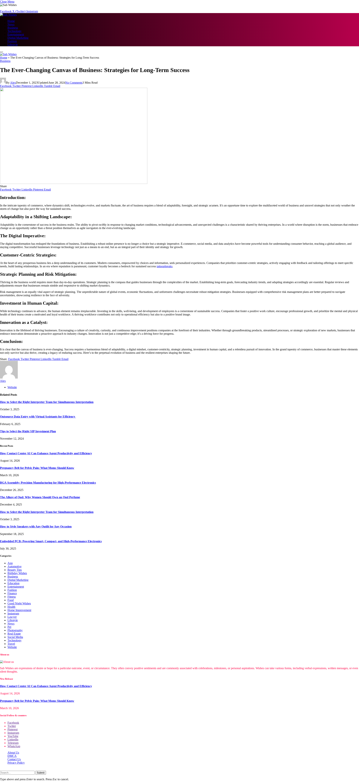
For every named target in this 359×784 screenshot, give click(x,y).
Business (12, 27)
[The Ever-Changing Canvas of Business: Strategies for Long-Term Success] (73, 182)
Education (13, 583)
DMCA (12, 755)
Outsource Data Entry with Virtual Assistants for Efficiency (38, 416)
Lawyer (12, 616)
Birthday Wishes (17, 573)
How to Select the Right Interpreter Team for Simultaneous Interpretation (46, 402)
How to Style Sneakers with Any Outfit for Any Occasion (36, 526)
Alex (13, 82)
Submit (41, 772)
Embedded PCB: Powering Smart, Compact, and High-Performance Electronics (51, 541)
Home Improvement (19, 610)
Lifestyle (12, 44)
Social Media (15, 637)
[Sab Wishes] (8, 14)
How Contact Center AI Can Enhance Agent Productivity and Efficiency (46, 453)
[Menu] (1, 51)
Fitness (11, 596)
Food (10, 600)
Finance (12, 593)
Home (11, 21)
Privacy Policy (16, 762)
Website (12, 647)
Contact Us (14, 759)
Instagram (13, 613)
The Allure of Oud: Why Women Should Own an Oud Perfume (40, 497)
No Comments (73, 82)
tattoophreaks (164, 266)
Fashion (12, 41)
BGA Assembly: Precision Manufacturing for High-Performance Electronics (48, 482)
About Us (13, 752)
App (10, 563)
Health (11, 606)
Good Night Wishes (19, 603)
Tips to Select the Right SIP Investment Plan (28, 431)
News (10, 24)
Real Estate (14, 633)
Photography (15, 630)
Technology (14, 31)
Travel (11, 643)
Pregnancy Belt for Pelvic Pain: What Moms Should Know (37, 467)
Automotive (14, 566)
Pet (9, 627)
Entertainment (15, 34)
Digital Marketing (17, 37)
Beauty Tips (14, 569)
